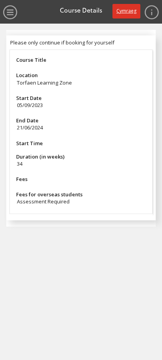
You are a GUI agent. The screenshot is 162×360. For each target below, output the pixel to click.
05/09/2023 (30, 105)
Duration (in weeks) (40, 156)
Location (27, 75)
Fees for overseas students (49, 194)
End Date (27, 120)
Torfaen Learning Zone (44, 82)
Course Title (31, 59)
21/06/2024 (30, 127)
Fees (22, 179)
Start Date (29, 98)
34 (19, 163)
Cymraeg (126, 10)
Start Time (29, 143)
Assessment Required (43, 201)
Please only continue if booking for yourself (62, 42)
